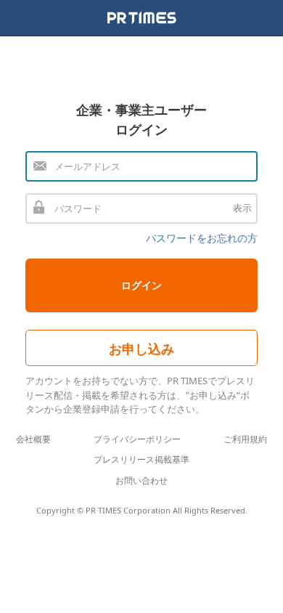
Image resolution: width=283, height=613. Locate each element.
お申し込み (141, 348)
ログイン (141, 285)
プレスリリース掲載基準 (141, 459)
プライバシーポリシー (137, 439)
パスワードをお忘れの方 (202, 238)
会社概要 (33, 439)
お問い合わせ (141, 480)
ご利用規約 (245, 439)
